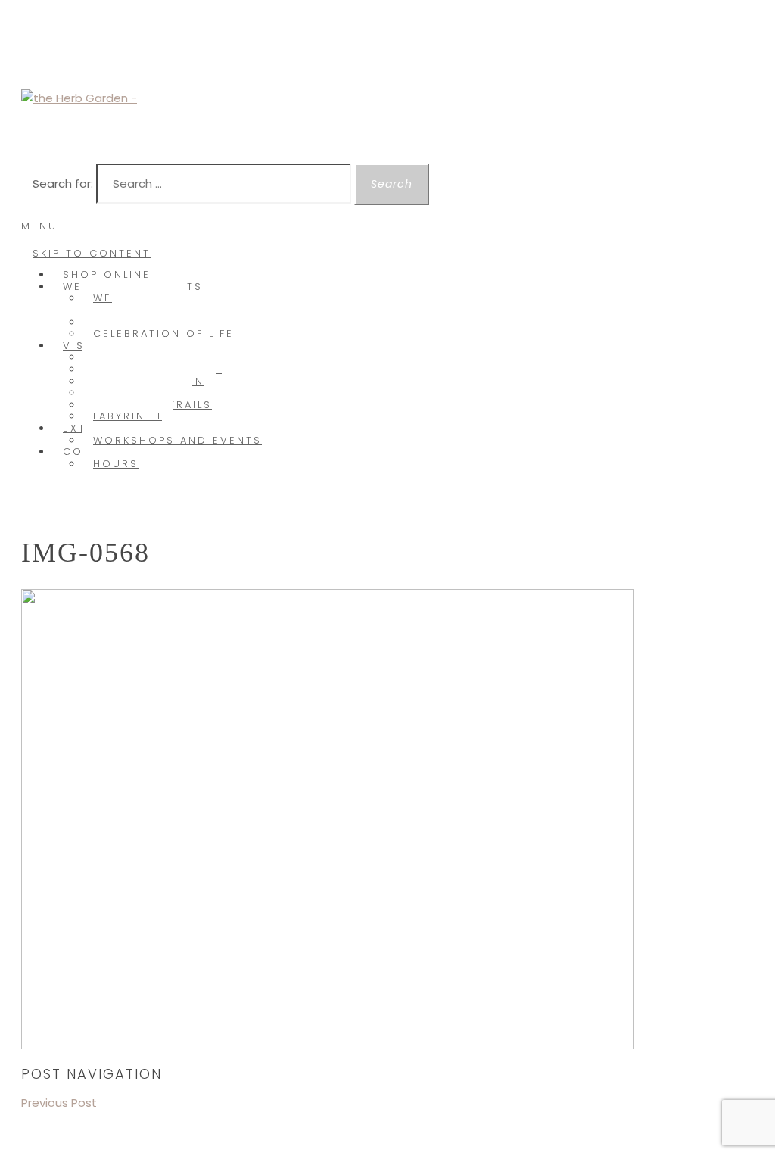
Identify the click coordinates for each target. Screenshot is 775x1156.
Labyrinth (127, 416)
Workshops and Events (177, 440)
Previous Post (59, 1103)
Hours (116, 463)
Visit (80, 345)
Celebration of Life (163, 333)
